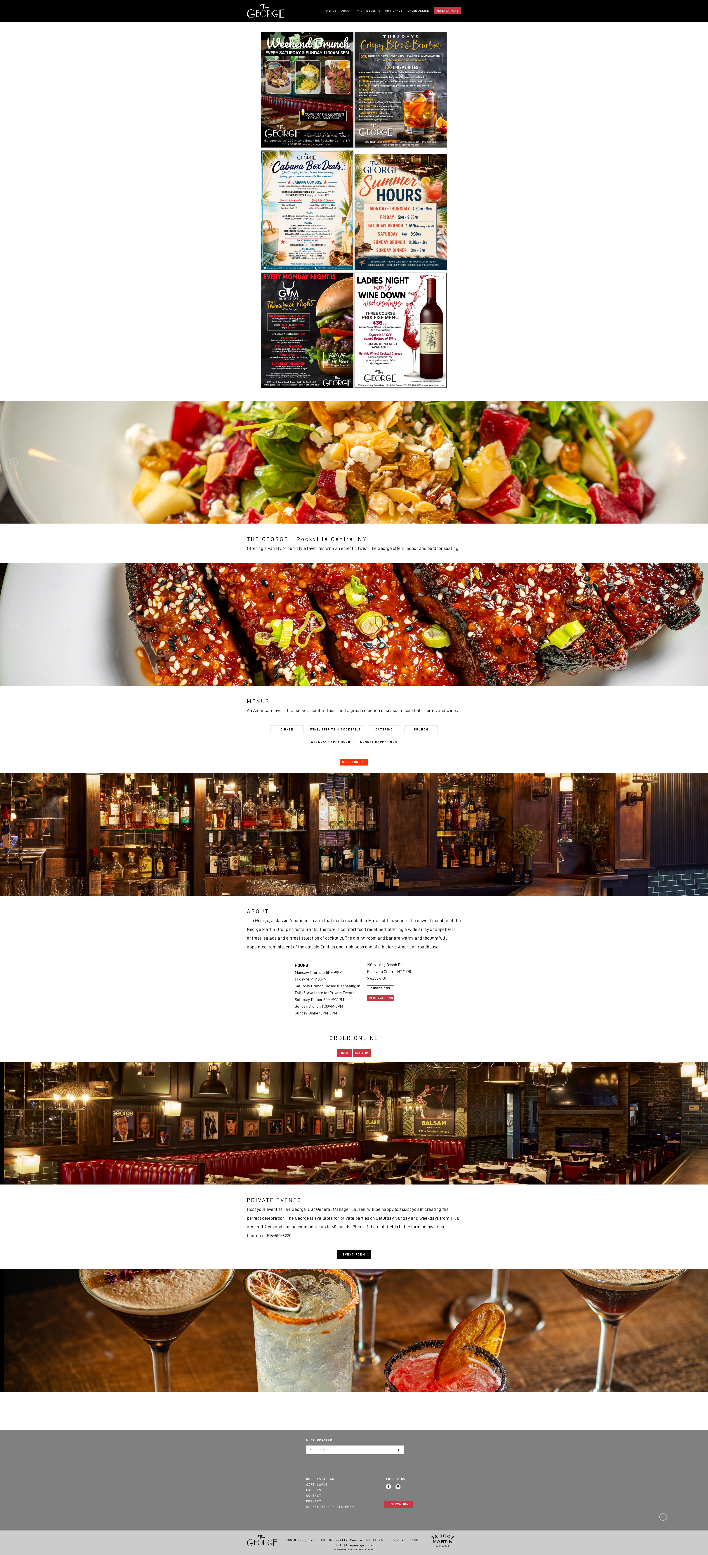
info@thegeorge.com (354, 1545)
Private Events (368, 10)
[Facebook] (388, 1486)
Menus (331, 10)
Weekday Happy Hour (330, 741)
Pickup (344, 1053)
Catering (384, 729)
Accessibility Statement (331, 1507)
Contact (313, 1495)
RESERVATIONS (399, 1504)
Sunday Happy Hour (378, 741)
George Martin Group (442, 1540)
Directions (380, 988)
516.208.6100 (406, 1540)
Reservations (447, 10)
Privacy (313, 1501)
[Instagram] (398, 1486)
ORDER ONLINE (354, 762)
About (346, 10)
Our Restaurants (322, 1479)
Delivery (362, 1053)
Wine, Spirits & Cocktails (335, 729)
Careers (313, 1490)
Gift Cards (394, 10)
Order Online (418, 10)
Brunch (421, 729)
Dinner (287, 729)
